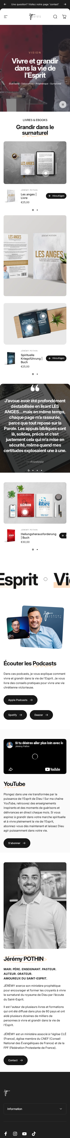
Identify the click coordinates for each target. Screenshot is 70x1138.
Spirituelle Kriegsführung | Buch (31, 358)
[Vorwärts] (65, 4)
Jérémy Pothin (29, 190)
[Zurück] (5, 4)
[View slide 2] (37, 210)
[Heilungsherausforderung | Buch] (11, 535)
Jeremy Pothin (29, 530)
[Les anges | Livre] (11, 196)
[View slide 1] (33, 210)
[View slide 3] (37, 470)
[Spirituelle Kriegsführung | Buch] (11, 358)
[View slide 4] (41, 470)
